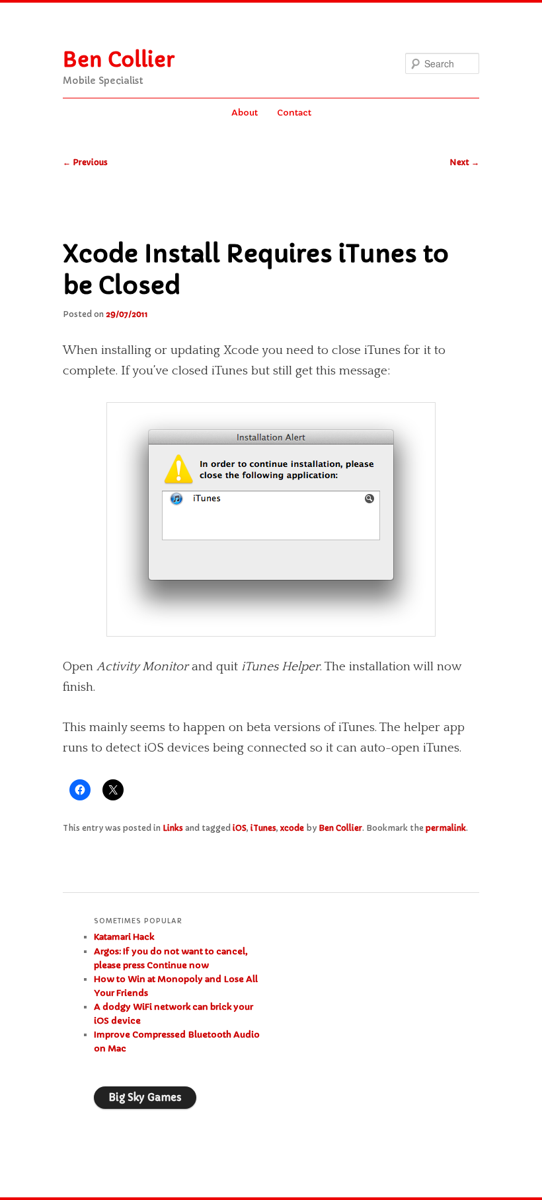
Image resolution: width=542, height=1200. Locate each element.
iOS (240, 828)
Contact (294, 112)
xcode (292, 828)
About (244, 112)
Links (173, 828)
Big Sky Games (145, 1097)
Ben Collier (118, 60)
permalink (446, 828)
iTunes (263, 828)
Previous (85, 162)
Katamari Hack (124, 936)
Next (464, 162)
